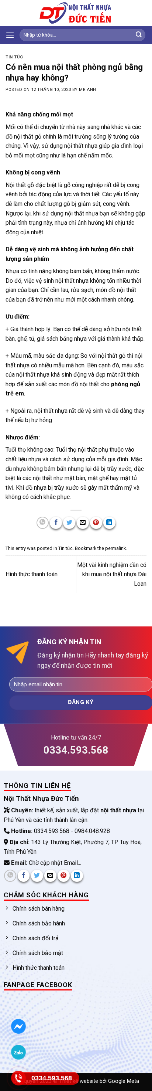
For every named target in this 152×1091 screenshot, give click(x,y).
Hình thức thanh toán (32, 574)
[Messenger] (18, 1026)
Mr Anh (87, 89)
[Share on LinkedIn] (109, 523)
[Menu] (10, 35)
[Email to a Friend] (83, 523)
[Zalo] (18, 1052)
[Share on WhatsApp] (43, 523)
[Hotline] (18, 1078)
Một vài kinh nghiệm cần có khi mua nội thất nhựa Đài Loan (111, 574)
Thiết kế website (79, 1081)
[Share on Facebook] (56, 523)
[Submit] (138, 35)
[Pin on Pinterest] (96, 523)
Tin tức (14, 57)
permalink (115, 548)
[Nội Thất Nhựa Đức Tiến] (76, 13)
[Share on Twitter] (69, 523)
